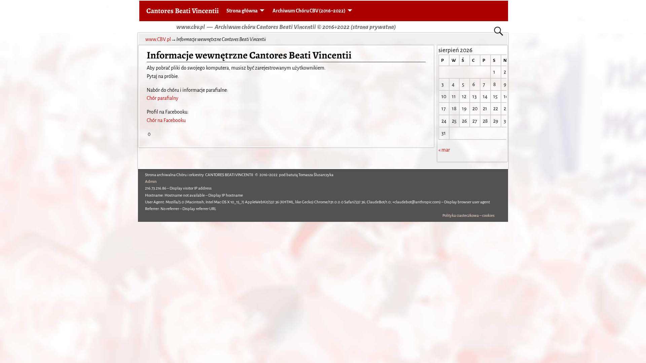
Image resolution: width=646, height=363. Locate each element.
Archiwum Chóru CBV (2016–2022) (309, 10)
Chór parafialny (162, 98)
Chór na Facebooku (166, 120)
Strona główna (242, 10)
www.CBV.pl (158, 39)
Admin (151, 181)
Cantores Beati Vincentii (182, 10)
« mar (444, 150)
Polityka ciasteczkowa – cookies (468, 215)
